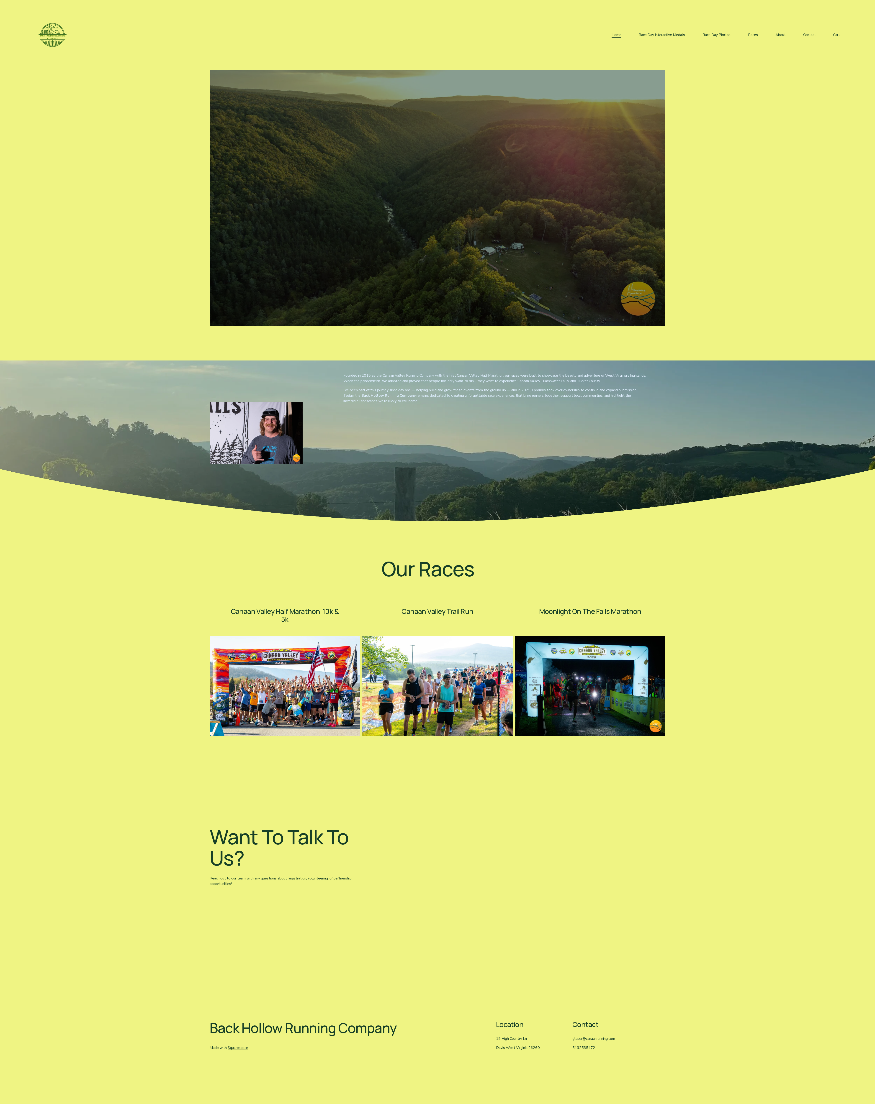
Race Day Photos (717, 34)
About (780, 34)
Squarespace (238, 1047)
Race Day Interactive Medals (662, 34)
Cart (836, 34)
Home (616, 34)
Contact (809, 34)
